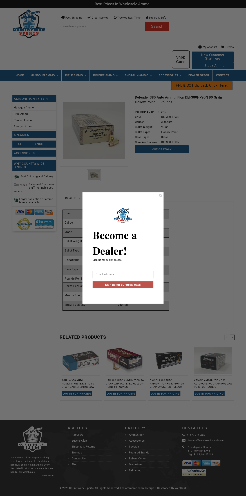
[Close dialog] (160, 195)
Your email (99, 268)
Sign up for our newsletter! (123, 284)
